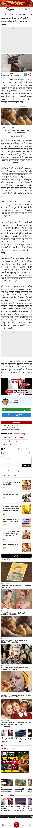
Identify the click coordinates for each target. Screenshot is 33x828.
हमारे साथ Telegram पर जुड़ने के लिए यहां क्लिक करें (16, 415)
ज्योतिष (4, 437)
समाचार (3, 14)
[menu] (3, 9)
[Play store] (26, 9)
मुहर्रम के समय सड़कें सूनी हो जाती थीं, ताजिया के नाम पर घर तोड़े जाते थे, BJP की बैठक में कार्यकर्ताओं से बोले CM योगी (15, 428)
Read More (8, 391)
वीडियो (6, 745)
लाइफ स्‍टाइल (12, 437)
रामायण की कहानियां (20, 441)
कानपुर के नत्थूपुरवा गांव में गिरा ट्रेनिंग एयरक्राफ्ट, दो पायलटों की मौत (20, 790)
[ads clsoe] (32, 817)
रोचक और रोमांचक (7, 445)
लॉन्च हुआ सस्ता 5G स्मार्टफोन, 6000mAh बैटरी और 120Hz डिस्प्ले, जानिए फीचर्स (7, 740)
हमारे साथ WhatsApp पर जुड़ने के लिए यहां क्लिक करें (16, 410)
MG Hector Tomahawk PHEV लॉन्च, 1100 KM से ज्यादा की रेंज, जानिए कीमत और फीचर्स (20, 740)
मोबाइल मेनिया (9, 795)
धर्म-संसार (21, 437)
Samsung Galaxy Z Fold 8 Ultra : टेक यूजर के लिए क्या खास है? (20, 808)
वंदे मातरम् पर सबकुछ (22, 14)
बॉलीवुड (10, 14)
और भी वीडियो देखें (7, 748)
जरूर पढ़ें (7, 727)
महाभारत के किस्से (7, 441)
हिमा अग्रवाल (12, 73)
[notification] (30, 9)
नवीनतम (7, 777)
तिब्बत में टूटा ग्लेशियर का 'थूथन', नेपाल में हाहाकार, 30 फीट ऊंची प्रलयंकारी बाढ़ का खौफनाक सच (6, 790)
